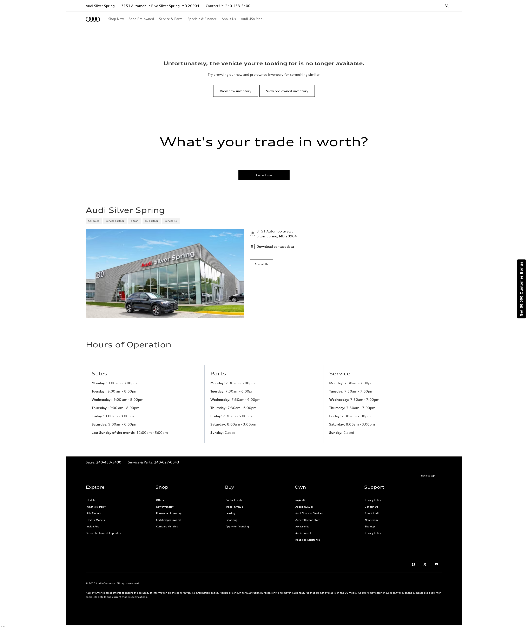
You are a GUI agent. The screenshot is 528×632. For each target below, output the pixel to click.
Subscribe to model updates (103, 533)
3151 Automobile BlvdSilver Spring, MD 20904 (277, 233)
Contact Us (371, 506)
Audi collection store (307, 519)
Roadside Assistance (307, 539)
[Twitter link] (425, 564)
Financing (232, 519)
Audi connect (303, 533)
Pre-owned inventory (169, 513)
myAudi (300, 500)
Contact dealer (235, 500)
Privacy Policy (373, 500)
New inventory (164, 506)
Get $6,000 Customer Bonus (521, 289)
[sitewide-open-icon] (447, 6)
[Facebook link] (413, 564)
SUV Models (93, 513)
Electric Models (95, 519)
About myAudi (304, 506)
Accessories (302, 526)
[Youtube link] (436, 564)
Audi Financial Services (309, 513)
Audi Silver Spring (100, 6)
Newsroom (371, 519)
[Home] (93, 19)
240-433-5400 (237, 6)
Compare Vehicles (167, 526)
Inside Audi (93, 526)
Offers (160, 500)
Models (90, 500)
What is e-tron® (96, 506)
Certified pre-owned (168, 519)
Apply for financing (237, 526)
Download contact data (275, 246)
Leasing (230, 513)
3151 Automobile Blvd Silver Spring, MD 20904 (160, 6)
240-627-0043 (166, 462)
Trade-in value (234, 506)
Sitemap (370, 526)
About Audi (371, 513)
